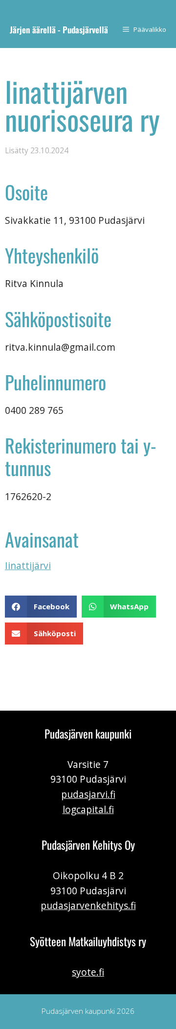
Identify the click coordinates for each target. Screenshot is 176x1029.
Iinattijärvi (28, 565)
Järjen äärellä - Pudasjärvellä (59, 29)
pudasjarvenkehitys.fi (88, 905)
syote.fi (88, 972)
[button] (41, 607)
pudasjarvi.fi (88, 794)
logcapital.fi (88, 809)
